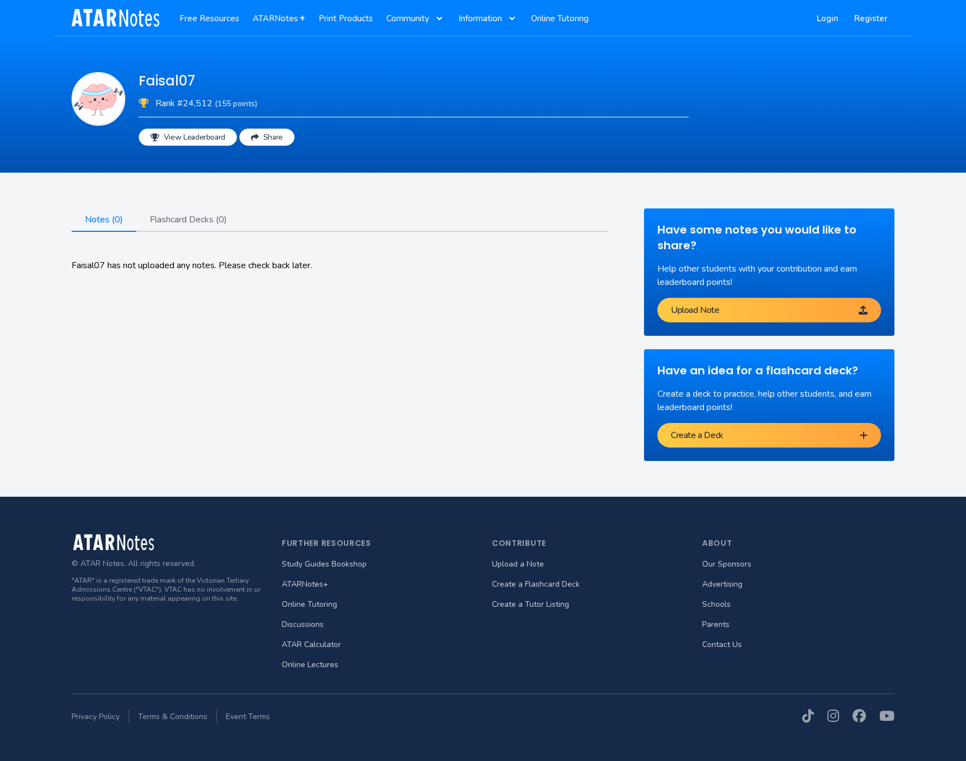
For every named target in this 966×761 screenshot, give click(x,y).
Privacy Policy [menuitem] (96, 716)
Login (828, 18)
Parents (716, 624)
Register (871, 18)
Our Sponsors (726, 564)
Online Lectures (310, 664)
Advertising (722, 584)
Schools (716, 604)
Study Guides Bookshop (324, 564)
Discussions (303, 624)
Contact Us (722, 644)
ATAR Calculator (311, 644)
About (717, 543)
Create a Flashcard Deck (536, 584)
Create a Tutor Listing (530, 604)
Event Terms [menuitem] (248, 716)
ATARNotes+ (305, 584)
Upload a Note (518, 564)
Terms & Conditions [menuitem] (172, 716)
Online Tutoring (309, 604)
